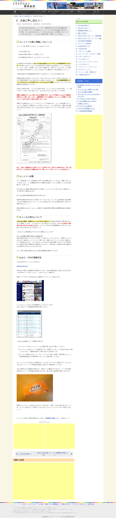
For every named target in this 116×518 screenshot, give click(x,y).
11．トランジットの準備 (83, 51)
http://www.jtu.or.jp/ (22, 266)
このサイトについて (24, 12)
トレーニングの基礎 (67, 12)
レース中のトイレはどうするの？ (87, 98)
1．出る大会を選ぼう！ (25, 454)
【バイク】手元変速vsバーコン (86, 108)
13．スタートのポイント (83, 56)
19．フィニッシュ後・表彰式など (86, 72)
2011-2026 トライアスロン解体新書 (57, 516)
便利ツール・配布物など (52, 504)
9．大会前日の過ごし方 (83, 46)
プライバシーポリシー (79, 504)
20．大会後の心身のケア (83, 74)
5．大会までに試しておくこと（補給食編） (89, 36)
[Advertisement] (29, 436)
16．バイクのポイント (82, 64)
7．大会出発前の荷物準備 (83, 41)
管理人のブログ (82, 12)
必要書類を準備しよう (52, 418)
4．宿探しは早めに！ (82, 33)
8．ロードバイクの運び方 (83, 43)
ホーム (24, 504)
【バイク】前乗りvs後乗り (85, 92)
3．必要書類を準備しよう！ (61, 454)
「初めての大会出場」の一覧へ (44, 454)
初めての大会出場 (53, 12)
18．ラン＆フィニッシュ (83, 69)
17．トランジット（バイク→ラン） (87, 67)
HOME (16, 16)
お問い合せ (96, 12)
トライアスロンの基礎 (38, 12)
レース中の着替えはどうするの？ (87, 101)
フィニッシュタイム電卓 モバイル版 (87, 89)
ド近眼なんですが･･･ (83, 103)
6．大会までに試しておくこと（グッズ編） (89, 38)
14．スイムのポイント (82, 59)
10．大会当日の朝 (81, 49)
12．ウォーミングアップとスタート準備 (88, 54)
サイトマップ (32, 504)
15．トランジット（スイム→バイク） (87, 61)
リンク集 (40, 504)
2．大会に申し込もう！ (83, 28)
